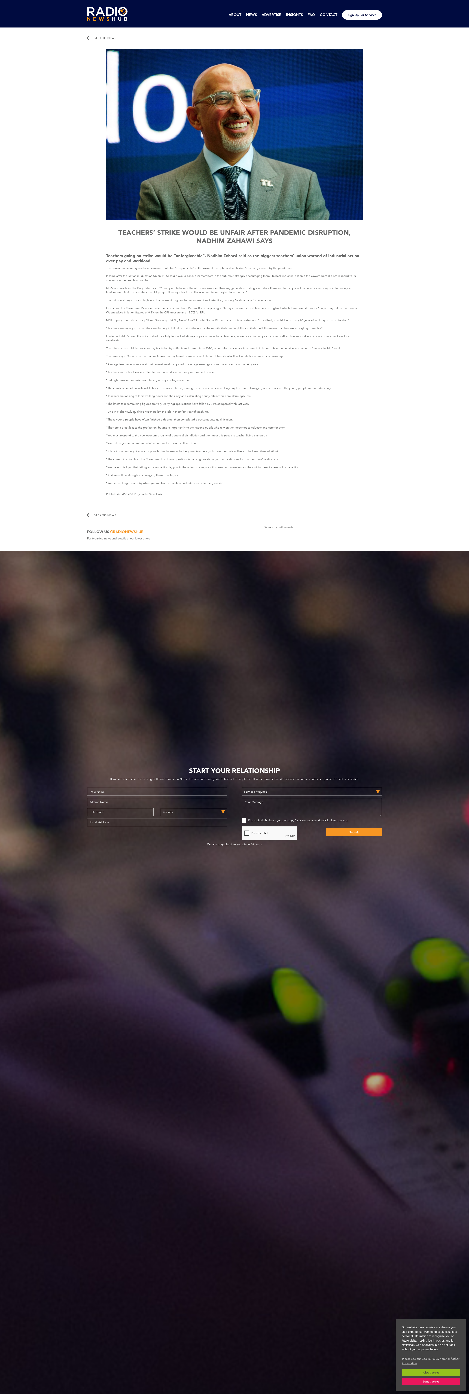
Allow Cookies (431, 1372)
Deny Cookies (431, 1381)
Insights (294, 14)
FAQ (311, 14)
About (235, 14)
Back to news (104, 38)
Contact (328, 14)
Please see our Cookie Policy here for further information (430, 1361)
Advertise (271, 14)
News (251, 14)
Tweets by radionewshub (280, 527)
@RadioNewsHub (126, 532)
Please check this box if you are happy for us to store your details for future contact (298, 820)
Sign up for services (362, 15)
